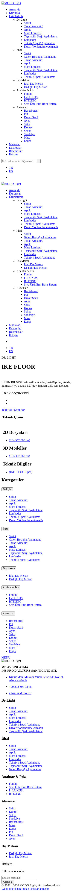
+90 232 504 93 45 (20, 686)
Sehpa (27, 130)
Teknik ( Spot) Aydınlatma (39, 43)
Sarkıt (27, 23)
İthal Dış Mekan (33, 83)
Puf (26, 114)
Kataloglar (15, 147)
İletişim (13, 154)
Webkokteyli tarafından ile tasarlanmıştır (25, 888)
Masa (27, 137)
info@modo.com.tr (20, 693)
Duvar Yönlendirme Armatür (41, 46)
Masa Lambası (32, 33)
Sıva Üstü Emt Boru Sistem (40, 103)
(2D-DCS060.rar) (19, 440)
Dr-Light (7, 489)
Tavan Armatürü (33, 26)
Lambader (30, 39)
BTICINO (30, 100)
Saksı (27, 124)
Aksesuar (8, 613)
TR (11, 167)
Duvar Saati (31, 117)
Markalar (14, 144)
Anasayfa (14, 9)
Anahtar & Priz (11, 587)
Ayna (27, 120)
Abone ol (8, 881)
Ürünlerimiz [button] (16, 16)
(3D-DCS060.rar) (19, 456)
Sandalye (29, 134)
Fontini (28, 93)
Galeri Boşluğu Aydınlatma (40, 56)
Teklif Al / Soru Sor (13, 409)
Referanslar (15, 151)
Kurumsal (15, 12)
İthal (5, 528)
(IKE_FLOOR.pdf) (20, 472)
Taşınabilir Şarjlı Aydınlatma (40, 36)
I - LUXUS (31, 97)
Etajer (27, 140)
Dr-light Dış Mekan (35, 87)
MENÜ (5, 657)
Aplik (27, 29)
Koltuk (28, 127)
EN (11, 171)
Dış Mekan (9, 568)
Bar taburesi (31, 110)
